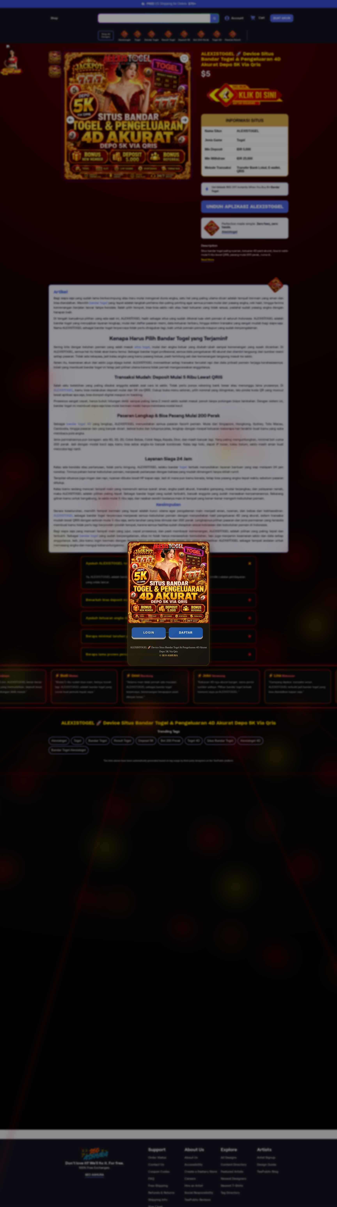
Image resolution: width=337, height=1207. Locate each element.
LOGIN (148, 632)
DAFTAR (186, 632)
